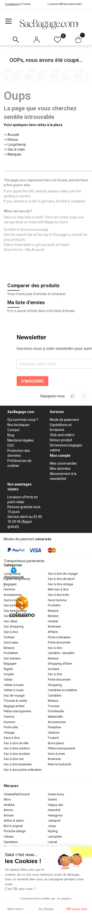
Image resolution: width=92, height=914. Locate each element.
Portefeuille (56, 711)
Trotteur (9, 637)
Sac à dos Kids (58, 595)
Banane (53, 616)
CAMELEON (11, 842)
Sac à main (16, 149)
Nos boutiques (18, 425)
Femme (9, 716)
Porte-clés (11, 727)
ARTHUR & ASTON (14, 820)
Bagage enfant (14, 706)
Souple (9, 674)
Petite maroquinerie (17, 711)
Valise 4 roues (14, 685)
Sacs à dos (12, 738)
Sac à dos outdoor (17, 748)
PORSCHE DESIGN (15, 831)
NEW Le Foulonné (59, 764)
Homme (9, 589)
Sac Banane (12, 658)
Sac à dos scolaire (17, 754)
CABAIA (8, 836)
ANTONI (8, 810)
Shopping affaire (60, 663)
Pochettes (11, 653)
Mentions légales (20, 440)
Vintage (9, 732)
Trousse (53, 706)
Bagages (10, 584)
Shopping (55, 685)
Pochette (54, 605)
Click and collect (62, 435)
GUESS (52, 799)
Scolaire (53, 669)
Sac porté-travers (16, 616)
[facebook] (72, 396)
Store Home (13, 250)
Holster (53, 621)
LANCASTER (55, 836)
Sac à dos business (18, 764)
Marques (14, 154)
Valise (8, 679)
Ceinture (53, 732)
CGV (10, 445)
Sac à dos (11, 632)
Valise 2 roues (14, 690)
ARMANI (9, 815)
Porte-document (59, 642)
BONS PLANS (56, 743)
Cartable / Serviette (61, 653)
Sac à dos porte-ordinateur (23, 769)
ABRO (7, 799)
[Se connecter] (36, 38)
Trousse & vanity (15, 700)
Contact (13, 430)
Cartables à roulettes (62, 690)
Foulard (53, 738)
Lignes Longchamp (17, 579)
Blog (10, 435)
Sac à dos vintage (60, 584)
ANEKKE (9, 805)
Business (54, 626)
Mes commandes (63, 463)
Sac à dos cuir (14, 759)
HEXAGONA (55, 815)
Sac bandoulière (15, 611)
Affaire (53, 632)
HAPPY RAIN (55, 805)
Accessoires (13, 595)
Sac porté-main (14, 605)
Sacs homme (57, 600)
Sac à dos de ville (16, 743)
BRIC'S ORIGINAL (13, 826)
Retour (13, 140)
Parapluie (54, 727)
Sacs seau (11, 642)
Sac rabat (10, 621)
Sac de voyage (14, 695)
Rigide (8, 669)
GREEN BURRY (56, 794)
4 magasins (12, 4)
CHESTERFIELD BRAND (17, 794)
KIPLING (53, 831)
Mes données (60, 469)
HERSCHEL (54, 810)
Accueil (13, 135)
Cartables (54, 695)
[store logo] (49, 24)
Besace (9, 648)
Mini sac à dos (58, 589)
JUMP (52, 826)
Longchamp (17, 144)
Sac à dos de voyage (63, 573)
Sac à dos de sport (61, 579)
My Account (35, 250)
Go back (10, 229)
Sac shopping (14, 626)
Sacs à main (12, 600)
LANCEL (52, 842)
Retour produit (61, 440)
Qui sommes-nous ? (22, 420)
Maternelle (55, 716)
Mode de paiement (64, 420)
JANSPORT (54, 820)
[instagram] (84, 396)
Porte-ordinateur (59, 637)
